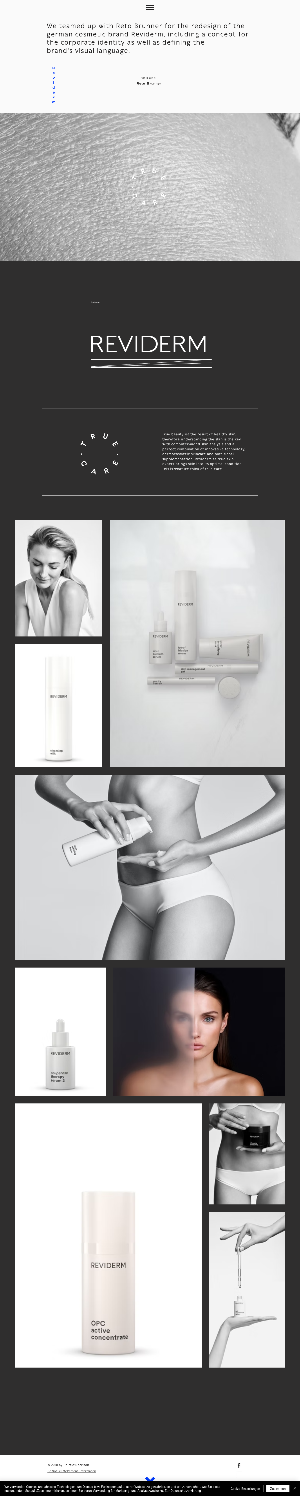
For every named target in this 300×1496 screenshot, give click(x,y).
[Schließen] (294, 1488)
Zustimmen (278, 1488)
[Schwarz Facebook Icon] (239, 1465)
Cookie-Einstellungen (245, 1488)
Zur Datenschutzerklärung (183, 1490)
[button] (150, 7)
